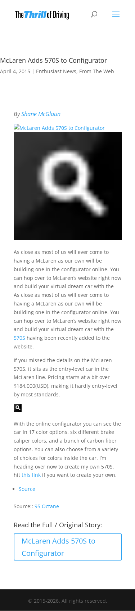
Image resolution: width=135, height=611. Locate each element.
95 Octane (47, 506)
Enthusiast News (56, 71)
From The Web (96, 71)
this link (31, 474)
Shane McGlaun (40, 114)
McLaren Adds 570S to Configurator (58, 547)
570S (19, 337)
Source (27, 488)
